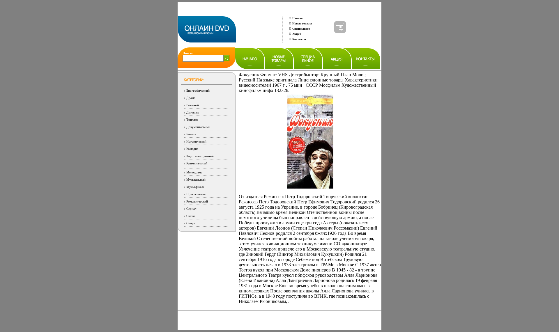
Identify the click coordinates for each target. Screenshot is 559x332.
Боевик (191, 134)
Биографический (198, 90)
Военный (192, 105)
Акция (296, 33)
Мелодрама (194, 172)
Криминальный (196, 163)
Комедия (192, 148)
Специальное (301, 28)
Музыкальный (196, 179)
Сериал (191, 208)
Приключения (196, 194)
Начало (297, 18)
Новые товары (302, 23)
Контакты (299, 39)
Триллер (192, 119)
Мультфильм (195, 187)
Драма (190, 98)
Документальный (198, 127)
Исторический (196, 141)
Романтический (197, 201)
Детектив (192, 112)
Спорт (190, 223)
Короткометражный (200, 156)
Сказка (190, 216)
